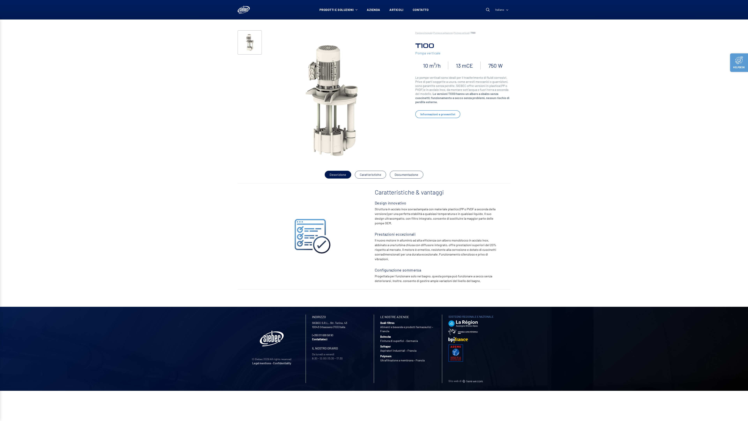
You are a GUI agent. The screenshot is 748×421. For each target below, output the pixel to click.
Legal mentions (261, 363)
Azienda (373, 9)
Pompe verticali (461, 32)
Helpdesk (739, 67)
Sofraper (385, 346)
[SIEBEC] (244, 10)
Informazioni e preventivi (437, 114)
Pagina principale (423, 32)
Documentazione (406, 174)
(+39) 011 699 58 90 (322, 335)
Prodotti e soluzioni (336, 9)
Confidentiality (282, 363)
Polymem (386, 356)
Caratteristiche (370, 174)
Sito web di (455, 381)
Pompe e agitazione (443, 32)
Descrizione (338, 174)
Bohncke (385, 336)
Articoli (396, 9)
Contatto (421, 9)
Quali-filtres (387, 323)
